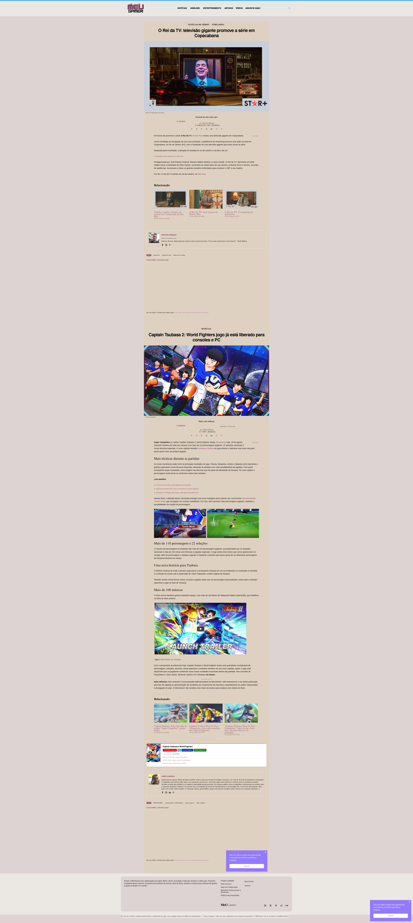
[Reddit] (281, 905)
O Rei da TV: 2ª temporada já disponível (239, 213)
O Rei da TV (156, 255)
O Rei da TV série (166, 255)
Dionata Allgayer (208, 123)
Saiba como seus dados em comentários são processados (191, 312)
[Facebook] (192, 129)
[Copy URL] (221, 129)
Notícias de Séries (198, 24)
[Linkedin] (211, 129)
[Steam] (287, 905)
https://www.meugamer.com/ (168, 238)
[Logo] (136, 8)
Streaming (218, 24)
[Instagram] (166, 244)
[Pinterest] (201, 129)
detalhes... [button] (377, 910)
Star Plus (198, 136)
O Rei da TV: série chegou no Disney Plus (203, 213)
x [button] (409, 902)
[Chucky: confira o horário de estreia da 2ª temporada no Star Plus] (170, 199)
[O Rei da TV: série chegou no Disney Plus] (206, 199)
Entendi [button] (391, 916)
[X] (196, 129)
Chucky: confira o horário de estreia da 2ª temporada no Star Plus (169, 214)
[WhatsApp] (206, 129)
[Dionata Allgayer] (154, 239)
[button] (289, 8)
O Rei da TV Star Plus (179, 255)
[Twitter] (270, 905)
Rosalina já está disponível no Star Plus (169, 156)
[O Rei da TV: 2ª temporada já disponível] (241, 199)
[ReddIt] (216, 129)
